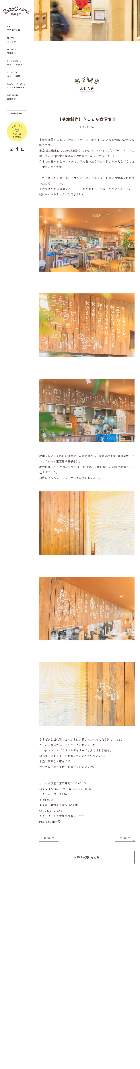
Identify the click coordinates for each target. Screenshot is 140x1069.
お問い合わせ (17, 113)
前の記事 (49, 838)
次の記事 (125, 838)
